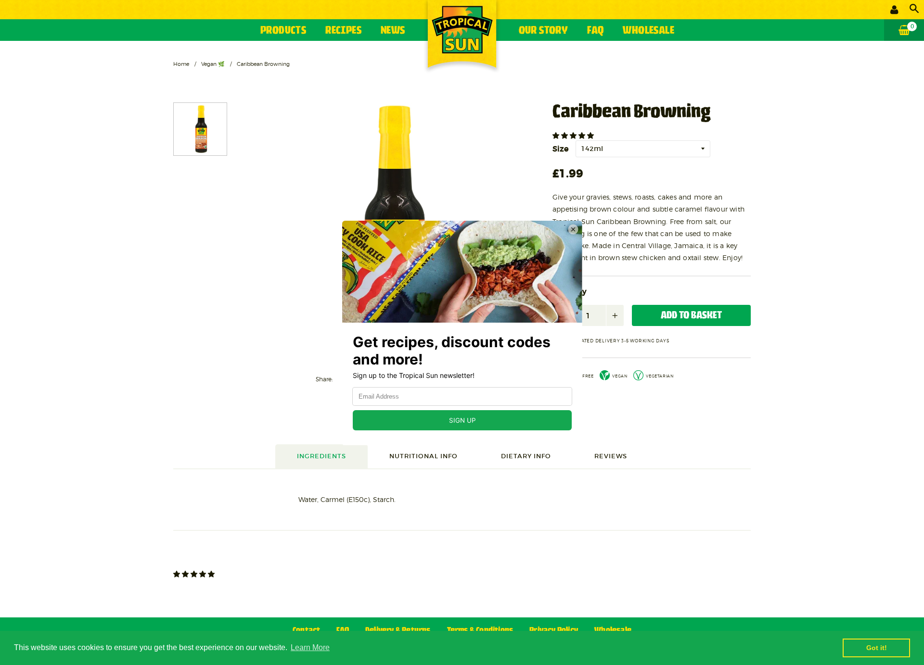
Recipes (343, 31)
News (393, 31)
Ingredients (321, 456)
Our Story (543, 31)
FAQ (595, 31)
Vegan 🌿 (213, 64)
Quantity (569, 292)
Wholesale (648, 31)
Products (283, 31)
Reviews (610, 456)
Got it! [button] (876, 648)
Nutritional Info (423, 456)
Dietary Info (526, 456)
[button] (574, 135)
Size (560, 148)
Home (181, 64)
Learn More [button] (310, 647)
